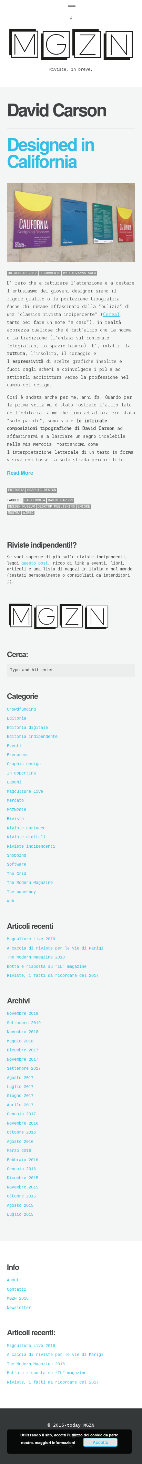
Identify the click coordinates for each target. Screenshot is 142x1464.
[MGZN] (71, 63)
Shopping (16, 855)
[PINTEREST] (120, 490)
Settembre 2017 (24, 1068)
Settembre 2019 (24, 1023)
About (13, 1280)
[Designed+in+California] (114, 490)
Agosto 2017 (20, 1078)
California (34, 500)
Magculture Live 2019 (31, 939)
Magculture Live (25, 791)
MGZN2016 (16, 810)
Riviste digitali (26, 837)
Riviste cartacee (26, 828)
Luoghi (14, 782)
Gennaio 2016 (21, 1169)
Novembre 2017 (22, 1059)
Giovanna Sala (82, 273)
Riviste (15, 819)
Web (10, 901)
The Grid (16, 873)
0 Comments (50, 273)
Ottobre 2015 (21, 1196)
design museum (21, 507)
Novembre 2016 (22, 1123)
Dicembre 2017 (22, 1050)
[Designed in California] (71, 222)
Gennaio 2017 (21, 1114)
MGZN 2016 (18, 1298)
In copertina (21, 773)
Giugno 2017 (20, 1096)
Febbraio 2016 (22, 1160)
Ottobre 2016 (21, 1132)
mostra (14, 513)
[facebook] (71, 19)
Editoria (16, 490)
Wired (28, 513)
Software (16, 864)
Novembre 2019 (22, 1013)
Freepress (18, 755)
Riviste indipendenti (31, 846)
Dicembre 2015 (22, 1178)
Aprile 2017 (20, 1105)
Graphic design (41, 490)
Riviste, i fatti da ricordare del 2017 (53, 975)
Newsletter (19, 1308)
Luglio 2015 (20, 1214)
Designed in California (50, 152)
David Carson (60, 500)
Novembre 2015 (22, 1187)
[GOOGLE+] (133, 490)
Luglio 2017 (20, 1087)
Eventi (14, 746)
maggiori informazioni (55, 1442)
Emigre (84, 507)
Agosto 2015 (20, 1205)
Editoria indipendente (32, 736)
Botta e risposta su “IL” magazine (47, 966)
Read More (20, 472)
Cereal (111, 314)
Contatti (16, 1289)
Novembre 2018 (22, 1032)
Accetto (100, 1442)
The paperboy (21, 892)
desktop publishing (56, 507)
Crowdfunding (21, 709)
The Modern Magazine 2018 (36, 957)
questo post (34, 563)
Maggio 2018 (20, 1041)
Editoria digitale (27, 727)
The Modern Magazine (30, 882)
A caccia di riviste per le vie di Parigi (55, 948)
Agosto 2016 (20, 1141)
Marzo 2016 (19, 1150)
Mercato (15, 800)
